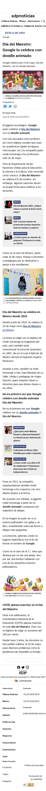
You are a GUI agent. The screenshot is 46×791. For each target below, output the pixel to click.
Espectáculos (9, 750)
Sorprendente (9, 743)
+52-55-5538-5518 (31, 694)
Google (6, 37)
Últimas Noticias (10, 21)
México (22, 21)
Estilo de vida (9, 722)
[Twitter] (10, 106)
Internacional (33, 21)
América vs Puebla (11, 26)
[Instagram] (27, 667)
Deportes (7, 729)
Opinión (6, 715)
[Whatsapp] (15, 106)
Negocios (7, 736)
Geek (5, 756)
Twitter (5, 774)
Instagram (7, 781)
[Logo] (23, 16)
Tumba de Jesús (32, 26)
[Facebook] (5, 106)
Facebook (7, 767)
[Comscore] (23, 681)
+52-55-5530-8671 (31, 701)
